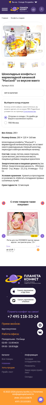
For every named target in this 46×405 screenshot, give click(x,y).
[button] (42, 64)
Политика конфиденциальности (27, 392)
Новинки (6, 363)
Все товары (7, 359)
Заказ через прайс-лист (34, 371)
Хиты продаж (8, 367)
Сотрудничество (29, 111)
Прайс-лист (7, 371)
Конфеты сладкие (18, 18)
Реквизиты (30, 365)
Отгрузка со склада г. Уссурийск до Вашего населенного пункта (23, 117)
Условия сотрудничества (32, 360)
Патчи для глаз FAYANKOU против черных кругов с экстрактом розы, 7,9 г (23, 241)
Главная (5, 18)
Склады (29, 376)
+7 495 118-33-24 (23, 316)
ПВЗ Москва (13, 123)
